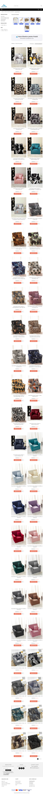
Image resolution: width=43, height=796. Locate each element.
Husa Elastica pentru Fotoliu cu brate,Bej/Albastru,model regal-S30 (19, 307)
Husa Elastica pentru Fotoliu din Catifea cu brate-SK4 (18, 517)
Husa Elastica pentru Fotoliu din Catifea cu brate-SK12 (18, 641)
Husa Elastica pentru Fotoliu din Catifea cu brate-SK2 (18, 486)
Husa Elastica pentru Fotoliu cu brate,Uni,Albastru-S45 (18, 455)
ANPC (16, 784)
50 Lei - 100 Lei (4, 29)
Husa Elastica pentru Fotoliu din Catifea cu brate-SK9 (34, 577)
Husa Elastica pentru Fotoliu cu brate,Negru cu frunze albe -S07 (18, 159)
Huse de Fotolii (3, 19)
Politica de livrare (4, 784)
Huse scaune (3, 20)
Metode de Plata (18, 781)
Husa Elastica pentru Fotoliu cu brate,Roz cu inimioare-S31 (35, 307)
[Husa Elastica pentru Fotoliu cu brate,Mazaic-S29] (35, 266)
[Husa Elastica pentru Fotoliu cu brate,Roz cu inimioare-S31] (35, 295)
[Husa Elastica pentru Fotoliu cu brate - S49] (35, 686)
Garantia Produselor (18, 783)
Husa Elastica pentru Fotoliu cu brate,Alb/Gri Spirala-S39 (18, 424)
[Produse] (2, 10)
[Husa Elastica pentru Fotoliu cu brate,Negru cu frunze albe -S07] (18, 147)
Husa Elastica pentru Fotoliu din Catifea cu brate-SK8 (18, 577)
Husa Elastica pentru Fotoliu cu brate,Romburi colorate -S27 (34, 248)
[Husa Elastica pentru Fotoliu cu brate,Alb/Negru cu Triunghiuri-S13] (35, 177)
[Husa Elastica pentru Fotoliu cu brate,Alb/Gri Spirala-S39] (18, 413)
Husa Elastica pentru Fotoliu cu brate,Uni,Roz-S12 (18, 189)
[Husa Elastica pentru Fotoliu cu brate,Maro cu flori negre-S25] (18, 237)
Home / (3, 11)
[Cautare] (41, 6)
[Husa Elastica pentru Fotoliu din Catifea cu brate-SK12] (18, 628)
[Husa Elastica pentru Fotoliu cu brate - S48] (18, 686)
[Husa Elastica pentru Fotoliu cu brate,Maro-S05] (18, 117)
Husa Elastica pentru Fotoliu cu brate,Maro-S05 (18, 129)
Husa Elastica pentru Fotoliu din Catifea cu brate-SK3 (34, 486)
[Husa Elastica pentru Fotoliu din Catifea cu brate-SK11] (35, 596)
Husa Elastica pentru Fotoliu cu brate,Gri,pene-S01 (18, 69)
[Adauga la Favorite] (23, 74)
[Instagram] (23, 768)
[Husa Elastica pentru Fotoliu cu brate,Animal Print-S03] (18, 87)
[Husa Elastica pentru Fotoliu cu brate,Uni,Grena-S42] (35, 413)
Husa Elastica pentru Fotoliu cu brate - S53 (18, 750)
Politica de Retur (17, 782)
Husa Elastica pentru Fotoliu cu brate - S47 (34, 667)
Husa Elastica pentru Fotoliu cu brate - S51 (18, 723)
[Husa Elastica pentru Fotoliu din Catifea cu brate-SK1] (35, 443)
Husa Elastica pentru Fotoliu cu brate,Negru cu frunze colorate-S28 (19, 278)
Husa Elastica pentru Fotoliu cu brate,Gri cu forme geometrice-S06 (35, 129)
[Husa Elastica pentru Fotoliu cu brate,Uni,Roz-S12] (18, 177)
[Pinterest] (21, 768)
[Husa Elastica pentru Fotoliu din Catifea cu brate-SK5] (35, 505)
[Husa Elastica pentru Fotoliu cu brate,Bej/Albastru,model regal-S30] (18, 296)
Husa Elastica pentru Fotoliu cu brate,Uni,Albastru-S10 (34, 159)
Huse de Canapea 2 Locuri (5, 17)
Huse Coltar (2, 16)
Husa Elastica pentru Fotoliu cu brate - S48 (18, 696)
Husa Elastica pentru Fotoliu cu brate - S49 (34, 696)
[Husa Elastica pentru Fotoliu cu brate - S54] (35, 741)
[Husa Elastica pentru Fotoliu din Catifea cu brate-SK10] (18, 596)
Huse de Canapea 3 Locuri (5, 18)
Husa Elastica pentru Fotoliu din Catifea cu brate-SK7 (34, 546)
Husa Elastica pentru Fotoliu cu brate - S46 (18, 667)
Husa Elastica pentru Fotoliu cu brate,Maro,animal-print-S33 (34, 336)
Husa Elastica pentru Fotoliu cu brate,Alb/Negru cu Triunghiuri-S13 (35, 189)
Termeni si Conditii (4, 782)
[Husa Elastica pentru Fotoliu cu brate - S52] (35, 713)
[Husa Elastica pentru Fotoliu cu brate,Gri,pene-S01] (18, 57)
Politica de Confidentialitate (6, 774)
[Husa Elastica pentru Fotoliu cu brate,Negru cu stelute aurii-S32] (18, 325)
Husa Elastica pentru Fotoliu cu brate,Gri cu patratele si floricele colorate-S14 (19, 219)
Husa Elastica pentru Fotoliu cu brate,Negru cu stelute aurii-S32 (18, 336)
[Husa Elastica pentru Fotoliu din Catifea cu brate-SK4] (18, 505)
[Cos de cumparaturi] (41, 9)
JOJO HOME (3, 25)
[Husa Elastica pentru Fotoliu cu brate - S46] (18, 658)
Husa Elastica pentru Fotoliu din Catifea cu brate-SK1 (34, 455)
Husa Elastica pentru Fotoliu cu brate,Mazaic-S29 (34, 278)
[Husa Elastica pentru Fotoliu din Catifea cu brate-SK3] (35, 474)
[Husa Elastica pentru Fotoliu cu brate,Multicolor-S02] (35, 57)
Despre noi (3, 781)
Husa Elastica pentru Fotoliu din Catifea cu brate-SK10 (18, 609)
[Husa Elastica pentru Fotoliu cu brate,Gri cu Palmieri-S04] (35, 87)
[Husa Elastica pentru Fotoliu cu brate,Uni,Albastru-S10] (35, 147)
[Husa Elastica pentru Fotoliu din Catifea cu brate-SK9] (35, 565)
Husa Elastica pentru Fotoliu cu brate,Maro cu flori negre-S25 (18, 248)
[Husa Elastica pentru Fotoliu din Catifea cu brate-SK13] (35, 628)
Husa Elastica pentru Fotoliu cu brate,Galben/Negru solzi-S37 (18, 396)
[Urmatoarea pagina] (40, 759)
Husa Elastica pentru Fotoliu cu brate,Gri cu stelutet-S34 (19, 366)
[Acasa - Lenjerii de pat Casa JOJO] (6, 6)
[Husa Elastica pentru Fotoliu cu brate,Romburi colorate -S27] (35, 237)
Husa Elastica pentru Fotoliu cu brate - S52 (34, 723)
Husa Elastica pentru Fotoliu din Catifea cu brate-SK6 (18, 546)
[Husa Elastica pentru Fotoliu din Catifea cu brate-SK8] (18, 565)
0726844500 (35, 766)
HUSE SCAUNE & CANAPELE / (9, 11)
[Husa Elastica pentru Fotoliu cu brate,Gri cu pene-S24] (35, 207)
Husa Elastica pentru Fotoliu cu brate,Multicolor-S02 (34, 69)
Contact (3, 786)
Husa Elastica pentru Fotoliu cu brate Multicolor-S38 (34, 396)
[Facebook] (19, 768)
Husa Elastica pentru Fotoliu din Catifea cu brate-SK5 (34, 517)
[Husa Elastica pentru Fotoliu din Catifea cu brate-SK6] (18, 535)
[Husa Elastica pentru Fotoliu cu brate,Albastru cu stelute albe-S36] (35, 355)
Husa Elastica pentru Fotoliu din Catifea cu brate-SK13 (34, 641)
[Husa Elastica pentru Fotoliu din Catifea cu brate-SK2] (18, 474)
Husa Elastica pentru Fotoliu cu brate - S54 (34, 750)
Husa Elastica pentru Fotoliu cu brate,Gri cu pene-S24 (35, 219)
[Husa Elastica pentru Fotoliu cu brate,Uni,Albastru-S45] (18, 443)
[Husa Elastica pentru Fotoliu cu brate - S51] (18, 713)
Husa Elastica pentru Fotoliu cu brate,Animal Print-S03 (18, 99)
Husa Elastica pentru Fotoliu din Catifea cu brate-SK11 (34, 609)
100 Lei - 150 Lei (4, 30)
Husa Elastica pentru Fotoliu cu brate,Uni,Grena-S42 (34, 424)
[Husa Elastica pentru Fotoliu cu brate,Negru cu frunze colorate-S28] (18, 267)
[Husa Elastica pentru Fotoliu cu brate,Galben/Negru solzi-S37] (18, 384)
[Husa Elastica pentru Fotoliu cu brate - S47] (35, 658)
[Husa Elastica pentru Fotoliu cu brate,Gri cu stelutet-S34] (18, 354)
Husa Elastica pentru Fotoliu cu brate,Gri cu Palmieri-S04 (35, 99)
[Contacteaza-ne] (38, 9)
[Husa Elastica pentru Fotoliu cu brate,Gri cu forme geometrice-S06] (35, 117)
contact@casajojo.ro (35, 767)
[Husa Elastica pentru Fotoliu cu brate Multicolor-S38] (35, 384)
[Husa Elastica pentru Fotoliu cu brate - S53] (18, 740)
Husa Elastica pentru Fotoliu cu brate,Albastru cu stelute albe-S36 (35, 366)
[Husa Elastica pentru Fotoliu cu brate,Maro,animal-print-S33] (35, 325)
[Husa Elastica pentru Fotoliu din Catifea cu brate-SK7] (35, 535)
